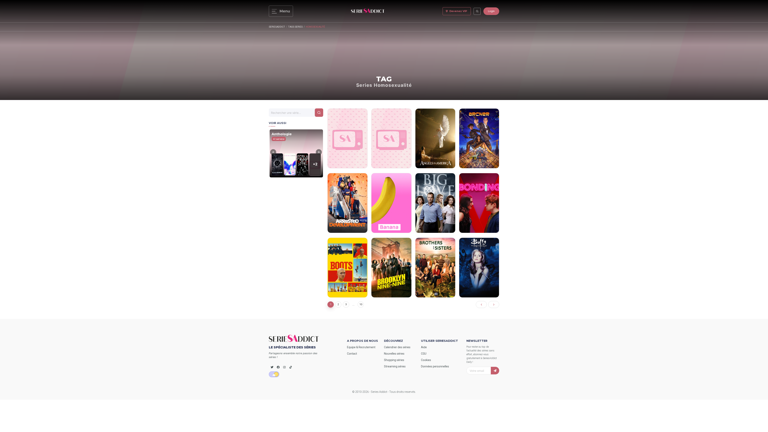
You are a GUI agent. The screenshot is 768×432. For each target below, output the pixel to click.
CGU (423, 353)
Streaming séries (395, 366)
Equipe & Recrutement (361, 347)
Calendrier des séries (397, 347)
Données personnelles (435, 366)
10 (360, 304)
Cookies (426, 360)
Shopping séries (394, 360)
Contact (352, 353)
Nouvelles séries (394, 353)
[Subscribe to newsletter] (495, 370)
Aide (424, 347)
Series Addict (379, 391)
